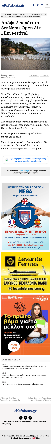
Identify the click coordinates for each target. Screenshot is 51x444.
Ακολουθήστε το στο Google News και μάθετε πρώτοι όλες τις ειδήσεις (25, 171)
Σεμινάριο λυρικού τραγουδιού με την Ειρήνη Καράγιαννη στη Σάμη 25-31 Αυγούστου (24, 376)
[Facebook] (33, 5)
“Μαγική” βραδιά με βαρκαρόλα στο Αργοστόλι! (10, 399)
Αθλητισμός (38, 421)
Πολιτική (13, 421)
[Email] (42, 5)
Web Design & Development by (30, 437)
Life (44, 421)
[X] (38, 5)
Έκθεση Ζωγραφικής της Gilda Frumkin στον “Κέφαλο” (39, 399)
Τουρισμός (6, 424)
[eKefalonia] (13, 5)
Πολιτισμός (21, 421)
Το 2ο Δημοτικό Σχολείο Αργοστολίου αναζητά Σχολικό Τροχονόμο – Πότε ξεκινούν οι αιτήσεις (22, 385)
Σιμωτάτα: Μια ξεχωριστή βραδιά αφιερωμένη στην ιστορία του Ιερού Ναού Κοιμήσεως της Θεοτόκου (24, 367)
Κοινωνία (6, 421)
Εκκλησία (30, 421)
